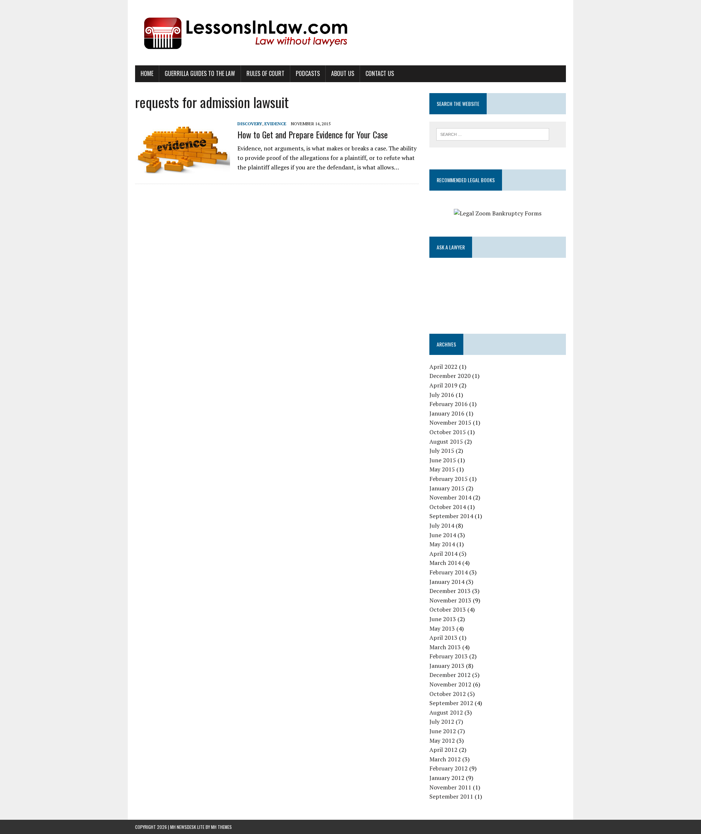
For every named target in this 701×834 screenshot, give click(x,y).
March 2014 (445, 563)
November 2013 (450, 600)
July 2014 (441, 525)
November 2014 (450, 497)
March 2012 (445, 759)
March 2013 (445, 647)
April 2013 (443, 638)
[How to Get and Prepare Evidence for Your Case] (182, 168)
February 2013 (448, 656)
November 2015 (450, 422)
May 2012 (442, 741)
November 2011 (450, 787)
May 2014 (442, 544)
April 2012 (443, 750)
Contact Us (379, 73)
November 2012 (450, 684)
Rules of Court (265, 73)
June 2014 (442, 535)
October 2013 (447, 609)
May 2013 (442, 628)
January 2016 (446, 413)
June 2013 (442, 619)
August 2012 (446, 712)
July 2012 (441, 722)
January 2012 (446, 778)
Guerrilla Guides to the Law (200, 73)
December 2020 (450, 376)
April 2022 (443, 367)
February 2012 (448, 768)
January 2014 (446, 582)
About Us (342, 73)
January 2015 (446, 488)
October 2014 (447, 507)
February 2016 (448, 404)
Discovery (249, 123)
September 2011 (451, 796)
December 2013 (450, 591)
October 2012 (447, 694)
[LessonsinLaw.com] (350, 32)
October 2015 (447, 432)
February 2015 (448, 479)
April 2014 (443, 554)
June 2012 (442, 731)
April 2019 (443, 385)
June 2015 (442, 460)
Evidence (275, 123)
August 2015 (446, 441)
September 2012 (451, 703)
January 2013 (446, 666)
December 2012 (450, 675)
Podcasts (308, 73)
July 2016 (441, 395)
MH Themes (221, 827)
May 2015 (442, 469)
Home (147, 73)
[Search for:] (492, 134)
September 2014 (451, 516)
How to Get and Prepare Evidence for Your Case (312, 134)
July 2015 (441, 451)
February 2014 (448, 572)
